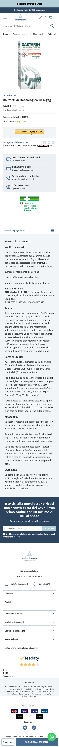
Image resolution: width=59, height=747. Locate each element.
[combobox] (29, 26)
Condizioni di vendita (14, 613)
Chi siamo (9, 593)
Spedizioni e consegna (15, 631)
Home (5, 34)
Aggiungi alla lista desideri (16, 142)
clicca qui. (33, 696)
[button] (29, 133)
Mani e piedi (38, 34)
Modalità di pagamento (15, 622)
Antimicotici (53, 34)
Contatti (8, 602)
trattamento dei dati (11, 537)
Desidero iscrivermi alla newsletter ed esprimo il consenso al (29, 535)
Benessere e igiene (20, 34)
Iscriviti (49, 529)
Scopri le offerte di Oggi (29, 3)
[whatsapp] (52, 737)
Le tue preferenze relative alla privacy (22, 648)
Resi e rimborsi (11, 639)
